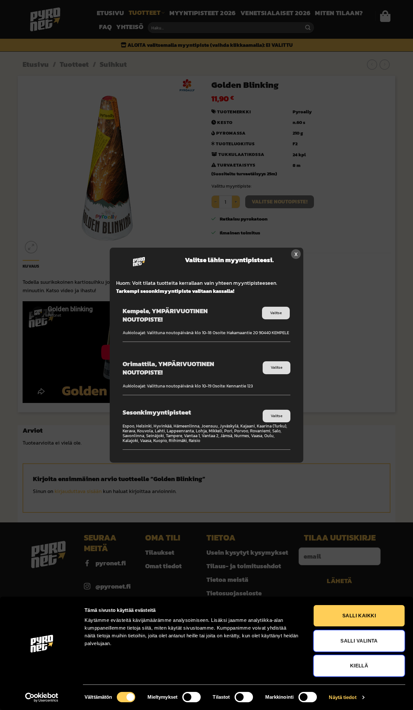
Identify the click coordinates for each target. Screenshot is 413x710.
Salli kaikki (359, 615)
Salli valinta (359, 640)
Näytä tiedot (342, 697)
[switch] (191, 697)
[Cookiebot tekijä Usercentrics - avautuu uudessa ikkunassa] (42, 697)
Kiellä (359, 665)
